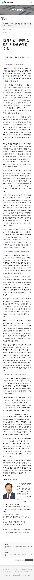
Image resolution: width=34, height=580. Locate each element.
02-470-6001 (14, 574)
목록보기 (29, 560)
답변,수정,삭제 (19, 560)
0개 (9, 32)
